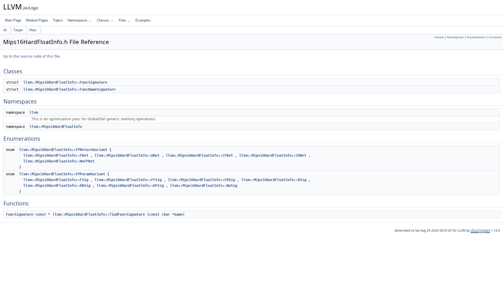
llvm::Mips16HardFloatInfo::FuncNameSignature (69, 89)
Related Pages (37, 20)
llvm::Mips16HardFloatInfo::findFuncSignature (99, 214)
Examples (143, 20)
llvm (34, 112)
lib (5, 30)
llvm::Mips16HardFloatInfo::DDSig (56, 185)
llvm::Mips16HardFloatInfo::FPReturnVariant (63, 150)
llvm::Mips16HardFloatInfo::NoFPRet (59, 161)
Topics (58, 20)
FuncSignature (19, 214)
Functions (495, 37)
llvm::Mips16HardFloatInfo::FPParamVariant (62, 174)
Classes (103, 20)
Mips (33, 30)
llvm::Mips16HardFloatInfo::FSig (55, 180)
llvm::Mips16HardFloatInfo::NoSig (203, 185)
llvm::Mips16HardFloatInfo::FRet (55, 155)
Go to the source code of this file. (32, 56)
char (166, 214)
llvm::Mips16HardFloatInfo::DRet (127, 155)
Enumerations (476, 37)
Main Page (13, 20)
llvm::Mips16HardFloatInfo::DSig (273, 180)
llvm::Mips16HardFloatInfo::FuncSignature (65, 82)
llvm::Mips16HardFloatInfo (56, 126)
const (40, 214)
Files (122, 20)
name (178, 214)
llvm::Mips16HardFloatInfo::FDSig (201, 180)
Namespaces (78, 20)
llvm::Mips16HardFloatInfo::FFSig (128, 180)
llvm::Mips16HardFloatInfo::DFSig (130, 185)
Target (18, 30)
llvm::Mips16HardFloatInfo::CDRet (272, 155)
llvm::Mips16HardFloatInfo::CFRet (199, 155)
